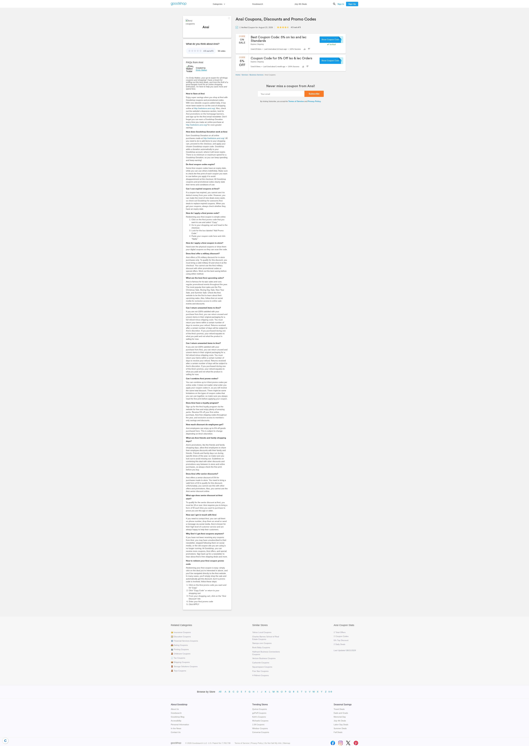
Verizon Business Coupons (264, 658)
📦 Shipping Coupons (180, 662)
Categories (217, 4)
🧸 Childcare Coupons (180, 654)
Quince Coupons (259, 709)
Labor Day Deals (341, 724)
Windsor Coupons (260, 728)
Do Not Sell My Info (272, 743)
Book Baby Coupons (261, 647)
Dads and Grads (341, 713)
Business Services (256, 75)
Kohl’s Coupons (259, 717)
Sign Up (352, 4)
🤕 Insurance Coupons (181, 632)
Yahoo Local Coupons (261, 632)
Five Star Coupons (260, 671)
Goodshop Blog (177, 717)
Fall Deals (338, 732)
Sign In (341, 4)
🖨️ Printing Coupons (180, 649)
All (220, 692)
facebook (333, 742)
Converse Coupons (260, 732)
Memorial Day (340, 717)
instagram (340, 742)
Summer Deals (340, 728)
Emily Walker (201, 70)
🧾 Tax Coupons (178, 658)
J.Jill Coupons (258, 724)
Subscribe (314, 94)
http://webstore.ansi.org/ (204, 108)
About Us (175, 709)
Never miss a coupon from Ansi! (290, 86)
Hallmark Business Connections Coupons (266, 653)
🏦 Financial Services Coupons (184, 641)
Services (245, 75)
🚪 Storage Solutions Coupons (184, 666)
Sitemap (286, 743)
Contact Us (175, 732)
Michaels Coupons (260, 721)
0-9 (330, 692)
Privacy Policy (314, 101)
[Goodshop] (179, 4)
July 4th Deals (301, 4)
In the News (176, 728)
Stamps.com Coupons (262, 643)
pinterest (356, 742)
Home (238, 75)
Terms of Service (296, 101)
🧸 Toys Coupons (178, 671)
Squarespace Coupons (262, 667)
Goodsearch (257, 4)
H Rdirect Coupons (260, 675)
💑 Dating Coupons (179, 645)
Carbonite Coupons (260, 662)
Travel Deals (339, 709)
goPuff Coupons (259, 713)
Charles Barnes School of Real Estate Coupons (265, 637)
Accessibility (176, 721)
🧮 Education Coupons (181, 636)
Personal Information (180, 724)
